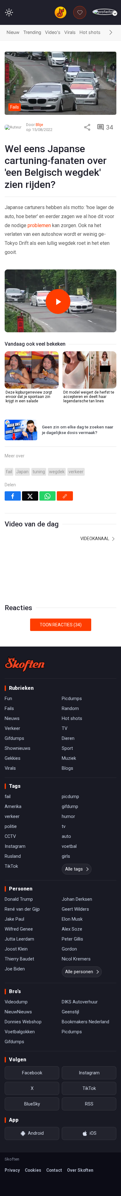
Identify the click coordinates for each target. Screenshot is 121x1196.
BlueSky (32, 1104)
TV (64, 728)
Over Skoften (80, 1170)
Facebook (32, 1073)
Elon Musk (72, 919)
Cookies (33, 1170)
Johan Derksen (77, 899)
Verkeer (12, 728)
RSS (89, 1104)
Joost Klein (16, 949)
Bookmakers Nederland (85, 1022)
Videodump (16, 1002)
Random (70, 708)
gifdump (70, 806)
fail (9, 471)
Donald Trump (19, 899)
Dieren (68, 738)
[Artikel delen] (87, 127)
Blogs (67, 768)
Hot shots (90, 32)
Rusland (13, 856)
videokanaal (95, 538)
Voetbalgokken (20, 1032)
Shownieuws (17, 748)
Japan (22, 471)
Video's (52, 32)
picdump (70, 796)
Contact (54, 1170)
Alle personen (79, 971)
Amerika (13, 806)
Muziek (69, 758)
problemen (39, 225)
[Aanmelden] (104, 11)
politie (11, 826)
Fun (8, 698)
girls (66, 856)
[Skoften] (25, 664)
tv (63, 826)
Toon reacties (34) (61, 624)
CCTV (10, 836)
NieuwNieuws (18, 1012)
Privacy (12, 1170)
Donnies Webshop (23, 1022)
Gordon (69, 949)
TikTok (11, 866)
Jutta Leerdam (19, 939)
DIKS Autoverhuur (80, 1002)
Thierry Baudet (19, 959)
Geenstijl (70, 1012)
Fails (9, 708)
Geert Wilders (75, 909)
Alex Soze (72, 929)
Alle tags (74, 869)
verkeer (76, 471)
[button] (110, 32)
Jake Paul (14, 919)
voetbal (69, 846)
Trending (32, 32)
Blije (39, 124)
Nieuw (13, 32)
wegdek (57, 471)
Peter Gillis (72, 939)
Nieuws (12, 718)
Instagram (15, 846)
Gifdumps (14, 738)
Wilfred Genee (19, 929)
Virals (70, 32)
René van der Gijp (22, 909)
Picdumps (72, 698)
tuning (39, 471)
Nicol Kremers (76, 959)
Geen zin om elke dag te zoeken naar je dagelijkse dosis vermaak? (77, 429)
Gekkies (12, 758)
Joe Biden (15, 969)
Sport (67, 748)
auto (66, 836)
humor (68, 816)
